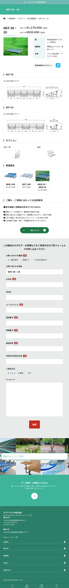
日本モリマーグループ (9, 537)
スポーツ (21, 18)
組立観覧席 (32, 18)
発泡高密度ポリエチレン (43, 65)
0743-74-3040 (10, 522)
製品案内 (12, 18)
